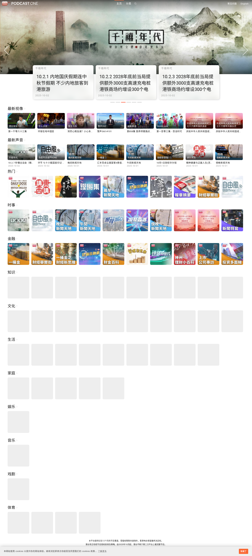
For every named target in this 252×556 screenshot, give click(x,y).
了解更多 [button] (102, 551)
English (245, 3)
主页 (119, 3)
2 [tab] (118, 102)
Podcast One (25, 3)
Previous (6, 50)
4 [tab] (128, 102)
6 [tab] (139, 102)
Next (245, 50)
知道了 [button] (243, 551)
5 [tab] (134, 102)
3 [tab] (123, 102)
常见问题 (232, 3)
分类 (128, 3)
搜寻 (135, 3)
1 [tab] (112, 102)
